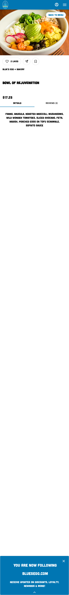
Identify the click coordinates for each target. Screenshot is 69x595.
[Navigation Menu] (64, 4)
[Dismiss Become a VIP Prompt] (64, 561)
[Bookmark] (35, 61)
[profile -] (57, 5)
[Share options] (26, 61)
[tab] (17, 103)
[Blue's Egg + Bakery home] (16, 5)
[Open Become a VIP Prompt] (34, 592)
